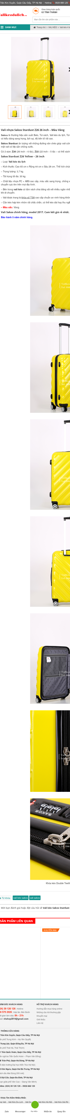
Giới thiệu (41, 1019)
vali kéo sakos (20, 897)
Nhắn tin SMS (48, 1111)
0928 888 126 (61, 3)
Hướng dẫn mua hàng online (49, 1009)
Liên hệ (40, 1023)
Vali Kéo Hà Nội (45, 1102)
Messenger (20, 1111)
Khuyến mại (42, 1016)
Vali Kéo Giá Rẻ (61, 1102)
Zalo (7, 1111)
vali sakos (35, 897)
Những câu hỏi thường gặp (49, 1012)
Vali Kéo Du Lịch (15, 1102)
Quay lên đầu (61, 1111)
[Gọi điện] (34, 1105)
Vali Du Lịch (30, 1102)
